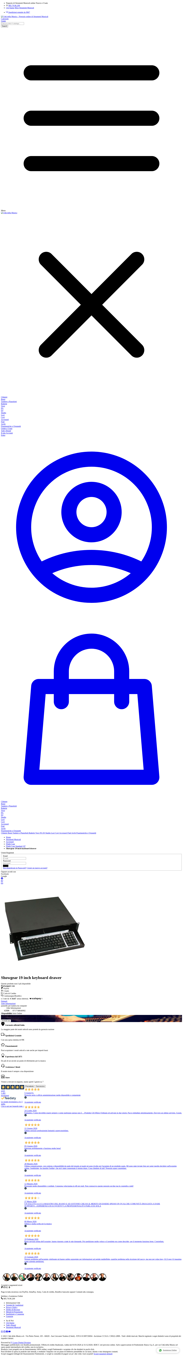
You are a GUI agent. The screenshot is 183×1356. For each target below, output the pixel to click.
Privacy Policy (11, 1307)
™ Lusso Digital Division (20, 1343)
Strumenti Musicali (13, 1327)
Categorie (5, 19)
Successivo (40, 1086)
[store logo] (24, 16)
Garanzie (9, 1316)
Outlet (3, 21)
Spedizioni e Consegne (15, 1314)
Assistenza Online (170, 1350)
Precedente (29, 1086)
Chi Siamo (10, 8)
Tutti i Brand (11, 1325)
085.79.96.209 (14, 5)
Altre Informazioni (8, 1003)
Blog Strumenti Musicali (24, 8)
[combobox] (12, 23)
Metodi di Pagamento (14, 1312)
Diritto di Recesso (13, 1310)
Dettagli (4, 1001)
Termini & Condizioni (14, 1305)
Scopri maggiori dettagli (103, 1354)
